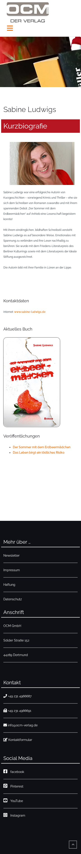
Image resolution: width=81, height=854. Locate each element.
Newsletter (11, 555)
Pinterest (16, 786)
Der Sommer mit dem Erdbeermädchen (41, 447)
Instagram (17, 815)
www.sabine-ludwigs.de (29, 311)
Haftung (9, 584)
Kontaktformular (20, 740)
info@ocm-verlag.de (23, 725)
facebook (16, 772)
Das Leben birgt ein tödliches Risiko (38, 452)
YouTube (16, 801)
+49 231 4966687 (20, 696)
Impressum (11, 570)
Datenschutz (12, 599)
